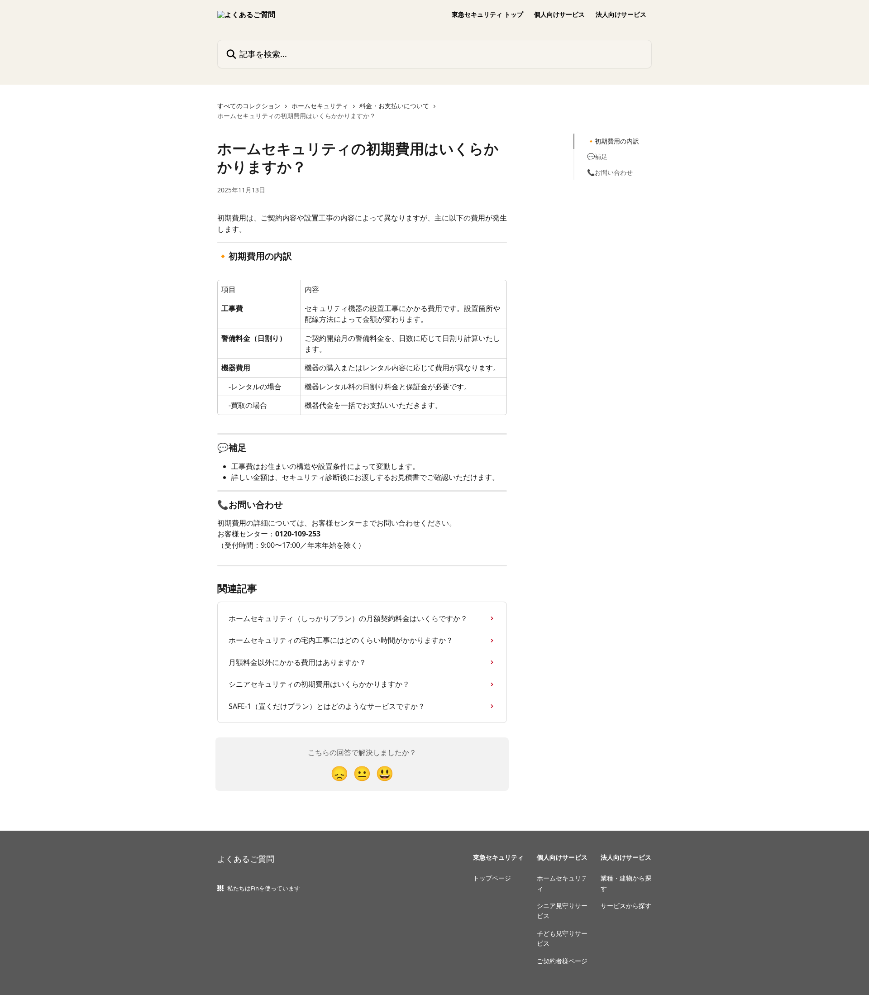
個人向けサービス (559, 14)
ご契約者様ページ (562, 961)
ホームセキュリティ (320, 105)
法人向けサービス (621, 14)
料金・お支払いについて (394, 105)
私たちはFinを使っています (263, 888)
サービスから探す (626, 905)
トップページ (492, 878)
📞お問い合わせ (610, 172)
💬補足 (597, 156)
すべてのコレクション (249, 105)
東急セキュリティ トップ (487, 14)
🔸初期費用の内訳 (613, 141)
